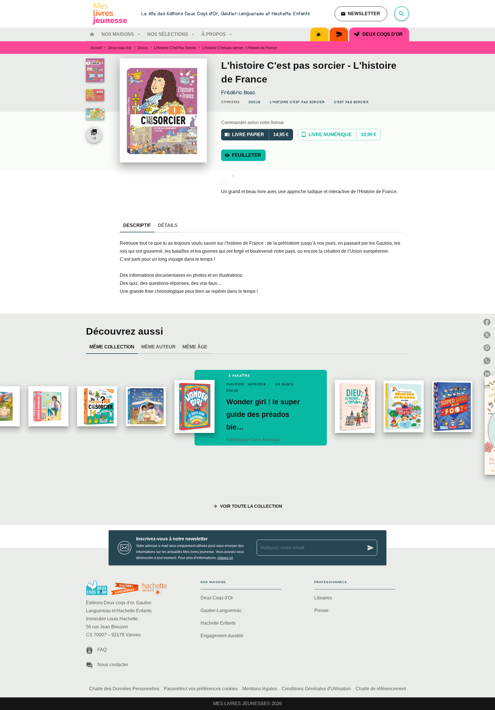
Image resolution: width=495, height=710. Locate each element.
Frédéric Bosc (238, 92)
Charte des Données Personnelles (124, 688)
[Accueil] (110, 13)
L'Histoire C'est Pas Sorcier (175, 48)
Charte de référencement (380, 688)
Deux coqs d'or (119, 48)
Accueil (96, 48)
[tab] (92, 34)
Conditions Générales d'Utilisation (316, 688)
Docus (143, 48)
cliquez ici (225, 558)
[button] (361, 13)
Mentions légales (259, 688)
